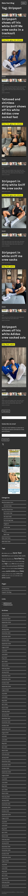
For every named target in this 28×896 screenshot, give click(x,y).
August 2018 (5, 861)
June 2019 (4, 825)
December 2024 (6, 618)
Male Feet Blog (8, 3)
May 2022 (4, 700)
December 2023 (6, 633)
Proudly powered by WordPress (8, 892)
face (8, 86)
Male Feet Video (6, 541)
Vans (9, 573)
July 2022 (4, 693)
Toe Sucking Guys (8, 520)
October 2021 (5, 725)
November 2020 (6, 764)
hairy (17, 561)
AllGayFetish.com (8, 604)
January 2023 (5, 672)
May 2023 (4, 658)
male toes (9, 563)
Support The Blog (6, 592)
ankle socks (10, 553)
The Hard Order (8, 506)
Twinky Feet (7, 527)
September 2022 (6, 686)
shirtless (4, 171)
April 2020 (5, 789)
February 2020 (6, 796)
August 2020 (5, 775)
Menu (23, 3)
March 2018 (5, 878)
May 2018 (4, 871)
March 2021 (5, 750)
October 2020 (5, 768)
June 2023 (4, 654)
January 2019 (5, 843)
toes (22, 571)
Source (4, 76)
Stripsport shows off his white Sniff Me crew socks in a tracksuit (12, 26)
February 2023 (6, 668)
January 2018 (5, 886)
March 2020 (5, 793)
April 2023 (4, 661)
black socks (10, 555)
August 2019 (5, 818)
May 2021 (4, 743)
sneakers (20, 568)
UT (7, 573)
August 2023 (5, 647)
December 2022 (6, 675)
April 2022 (4, 704)
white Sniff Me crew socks (7, 89)
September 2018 (6, 857)
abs (3, 553)
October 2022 (5, 683)
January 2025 (5, 615)
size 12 (12, 568)
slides (15, 568)
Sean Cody (6, 534)
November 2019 (6, 807)
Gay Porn (4, 531)
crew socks (4, 86)
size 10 (6, 568)
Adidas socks (13, 170)
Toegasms (6, 523)
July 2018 (4, 864)
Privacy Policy (5, 588)
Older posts (6, 411)
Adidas (5, 553)
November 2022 (6, 679)
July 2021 (4, 736)
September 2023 (6, 643)
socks (6, 88)
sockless (4, 571)
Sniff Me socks (20, 242)
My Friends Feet (8, 513)
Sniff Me (11, 86)
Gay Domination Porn (7, 502)
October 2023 (5, 640)
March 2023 (5, 665)
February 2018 (5, 882)
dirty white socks (10, 242)
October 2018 (5, 853)
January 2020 (5, 800)
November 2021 (6, 722)
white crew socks (20, 88)
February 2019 (5, 839)
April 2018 (4, 875)
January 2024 (5, 629)
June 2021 (4, 740)
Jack (3, 85)
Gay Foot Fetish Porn (7, 509)
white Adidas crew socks (19, 171)
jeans (3, 563)
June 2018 (4, 868)
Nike (13, 563)
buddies (15, 556)
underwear (4, 573)
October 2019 (5, 811)
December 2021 (6, 718)
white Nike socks (19, 575)
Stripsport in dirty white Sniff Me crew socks (13, 184)
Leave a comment (6, 92)
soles (13, 571)
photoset (14, 566)
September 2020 (6, 772)
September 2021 (6, 729)
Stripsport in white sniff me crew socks (12, 256)
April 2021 (4, 747)
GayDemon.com (7, 602)
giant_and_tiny (13, 561)
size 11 (9, 568)
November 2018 (6, 850)
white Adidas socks (6, 172)
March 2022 (5, 707)
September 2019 (6, 814)
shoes (3, 568)
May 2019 (4, 829)
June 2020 (4, 782)
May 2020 (4, 786)
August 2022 (5, 690)
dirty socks (17, 241)
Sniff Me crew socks (17, 86)
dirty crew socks (10, 241)
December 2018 (6, 846)
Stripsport (10, 88)
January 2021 (5, 757)
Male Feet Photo (6, 36)
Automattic (4, 893)
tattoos (14, 88)
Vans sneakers (13, 573)
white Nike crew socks (10, 575)
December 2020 (6, 761)
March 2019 (5, 836)
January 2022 (5, 715)
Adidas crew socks (6, 170)
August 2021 (5, 732)
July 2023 (4, 650)
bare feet (17, 553)
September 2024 (6, 622)
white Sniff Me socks (17, 89)
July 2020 (4, 779)
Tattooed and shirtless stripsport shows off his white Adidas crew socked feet (14, 108)
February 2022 (6, 711)
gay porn (7, 561)
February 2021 (5, 754)
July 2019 (4, 821)
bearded (5, 556)
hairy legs (21, 561)
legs (6, 563)
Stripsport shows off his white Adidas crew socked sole (14, 332)
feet (20, 558)
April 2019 (4, 832)
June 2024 (4, 626)
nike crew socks (18, 563)
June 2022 (4, 697)
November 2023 (6, 636)
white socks (21, 172)
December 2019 (6, 804)
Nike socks (9, 566)
